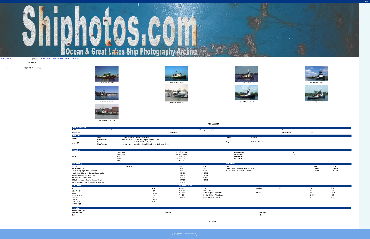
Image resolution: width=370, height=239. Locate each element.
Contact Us (74, 59)
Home (3, 59)
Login (366, 1)
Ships (48, 59)
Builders (60, 59)
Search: (9, 59)
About (67, 59)
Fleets (54, 59)
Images (42, 59)
